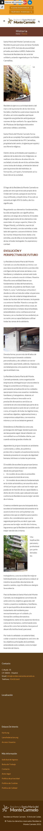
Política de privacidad (11, 778)
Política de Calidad (9, 788)
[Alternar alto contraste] (2, 2)
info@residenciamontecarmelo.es (21, 676)
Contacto (6, 769)
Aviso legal (6, 774)
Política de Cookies (10, 783)
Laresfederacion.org (10, 737)
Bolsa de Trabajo (9, 764)
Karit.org (5, 732)
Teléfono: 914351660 (20, 12)
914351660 (15, 679)
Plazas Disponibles (20, 7)
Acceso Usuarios (9, 742)
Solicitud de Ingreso (10, 759)
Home (18, 34)
